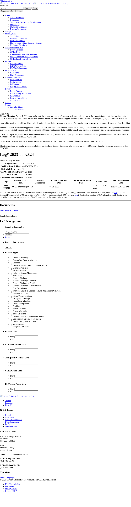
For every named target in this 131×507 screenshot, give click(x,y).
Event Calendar (16, 50)
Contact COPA (11, 491)
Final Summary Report (9, 210)
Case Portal (14, 73)
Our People (14, 24)
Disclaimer (9, 486)
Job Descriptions (17, 109)
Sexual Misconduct (20, 311)
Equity (7, 89)
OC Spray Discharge (21, 298)
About (7, 15)
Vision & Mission (17, 18)
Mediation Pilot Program (20, 45)
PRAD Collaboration (18, 68)
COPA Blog (15, 52)
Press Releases (16, 80)
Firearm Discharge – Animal (24, 281)
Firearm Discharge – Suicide (24, 283)
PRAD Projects (16, 63)
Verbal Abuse (18, 324)
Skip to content (6, 1)
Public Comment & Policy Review (24, 57)
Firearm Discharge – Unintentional (27, 286)
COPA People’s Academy (20, 59)
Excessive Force (19, 270)
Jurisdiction (14, 36)
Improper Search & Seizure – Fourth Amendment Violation (37, 291)
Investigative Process (18, 38)
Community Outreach (14, 47)
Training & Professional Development (25, 22)
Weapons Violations (21, 326)
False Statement (19, 275)
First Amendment (20, 288)
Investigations (10, 34)
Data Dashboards (17, 75)
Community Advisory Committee (23, 54)
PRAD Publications (18, 66)
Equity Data (15, 96)
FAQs (7, 424)
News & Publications (13, 77)
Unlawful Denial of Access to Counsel (28, 316)
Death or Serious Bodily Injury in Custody (30, 265)
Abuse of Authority (20, 258)
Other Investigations (21, 303)
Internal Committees (18, 98)
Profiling (16, 306)
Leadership (14, 20)
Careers (8, 105)
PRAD (8, 61)
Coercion (16, 263)
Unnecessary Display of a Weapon (27, 319)
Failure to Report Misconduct (24, 273)
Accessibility (15, 100)
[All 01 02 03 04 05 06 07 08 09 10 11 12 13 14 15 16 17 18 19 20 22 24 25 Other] (8, 247)
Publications (15, 84)
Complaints (9, 31)
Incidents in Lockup (21, 293)
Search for (4, 6)
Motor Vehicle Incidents (22, 296)
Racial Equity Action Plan (20, 93)
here (115, 193)
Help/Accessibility (12, 484)
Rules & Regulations (18, 29)
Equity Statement (17, 91)
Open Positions (16, 107)
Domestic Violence (20, 268)
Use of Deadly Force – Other (24, 321)
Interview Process (17, 41)
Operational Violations (22, 301)
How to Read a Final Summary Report (25, 43)
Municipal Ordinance (18, 27)
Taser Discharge (19, 314)
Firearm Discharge (20, 278)
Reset (7, 237)
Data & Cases (10, 70)
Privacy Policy (11, 489)
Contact (8, 103)
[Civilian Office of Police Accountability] (34, 3)
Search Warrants (19, 309)
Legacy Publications (18, 86)
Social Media (15, 82)
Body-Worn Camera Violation (25, 260)
